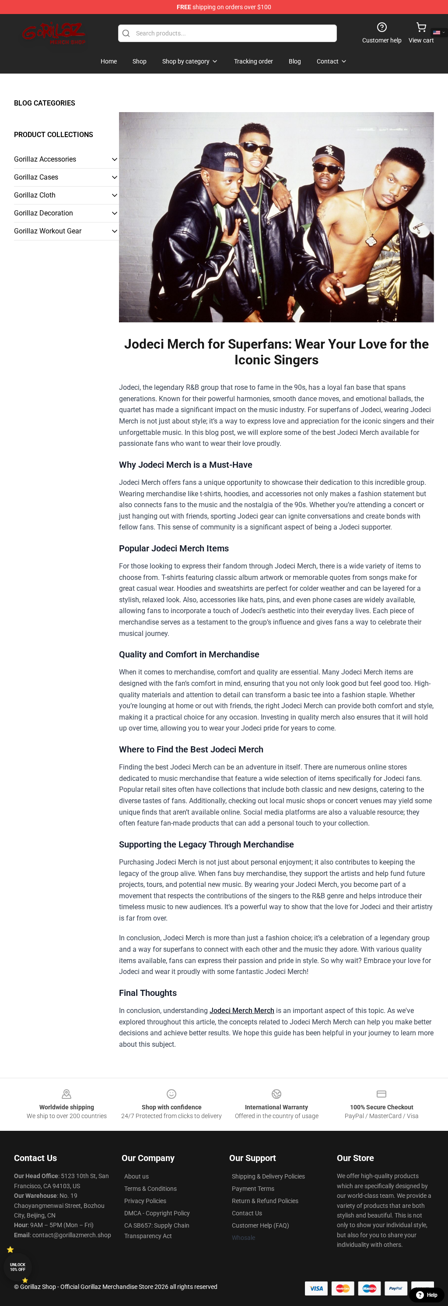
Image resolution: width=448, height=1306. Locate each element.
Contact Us (247, 1213)
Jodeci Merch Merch (242, 1010)
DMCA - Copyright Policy (157, 1213)
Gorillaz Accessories (45, 159)
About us (136, 1176)
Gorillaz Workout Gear (47, 231)
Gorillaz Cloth (35, 195)
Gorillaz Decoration (43, 213)
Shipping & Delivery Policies (268, 1176)
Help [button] (432, 1295)
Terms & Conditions (150, 1188)
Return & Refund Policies (265, 1200)
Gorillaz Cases (36, 177)
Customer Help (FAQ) (260, 1225)
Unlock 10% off (17, 1267)
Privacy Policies (145, 1200)
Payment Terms (253, 1188)
